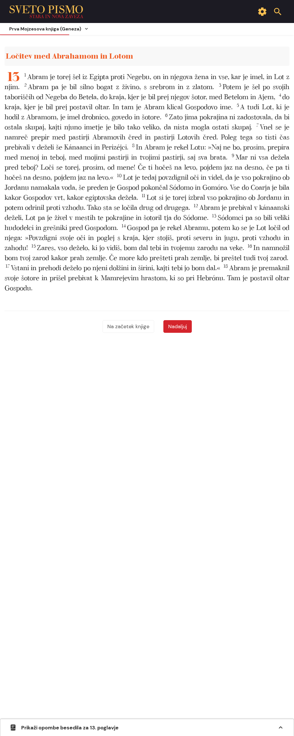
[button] (119, 87)
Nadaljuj (177, 326)
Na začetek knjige (128, 326)
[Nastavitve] (262, 11)
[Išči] (277, 11)
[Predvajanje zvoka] (278, 56)
